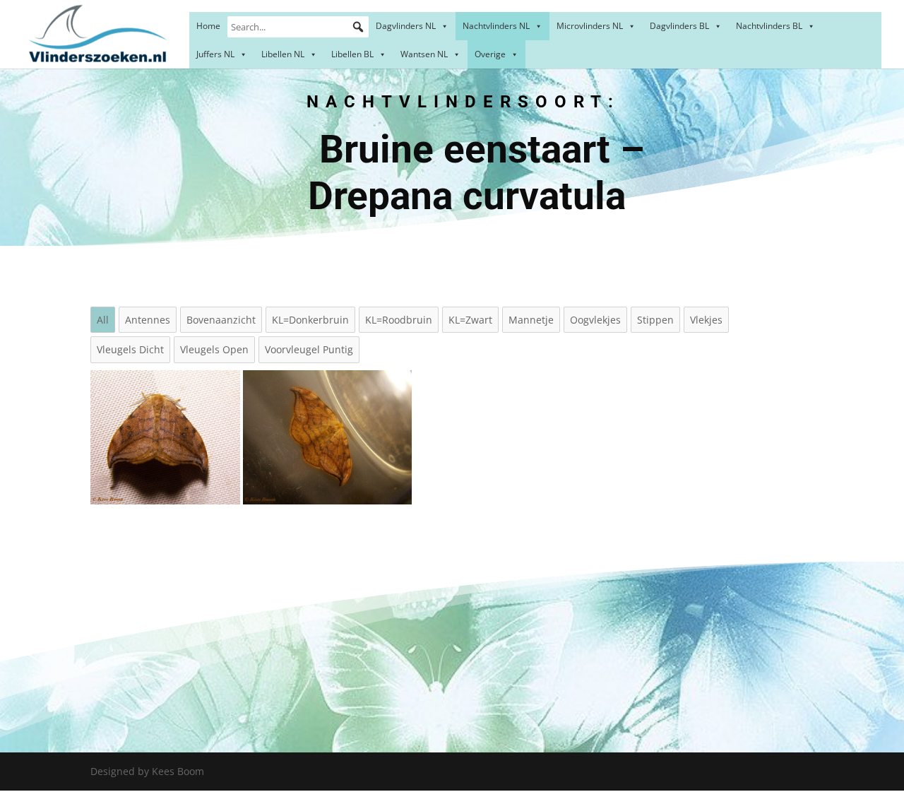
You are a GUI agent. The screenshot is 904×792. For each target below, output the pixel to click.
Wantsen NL (424, 54)
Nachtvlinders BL (769, 26)
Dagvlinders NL (406, 26)
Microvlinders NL (590, 26)
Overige (490, 54)
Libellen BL (352, 54)
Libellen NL (282, 54)
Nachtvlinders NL (496, 26)
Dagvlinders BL (679, 26)
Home (208, 26)
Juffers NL (215, 54)
